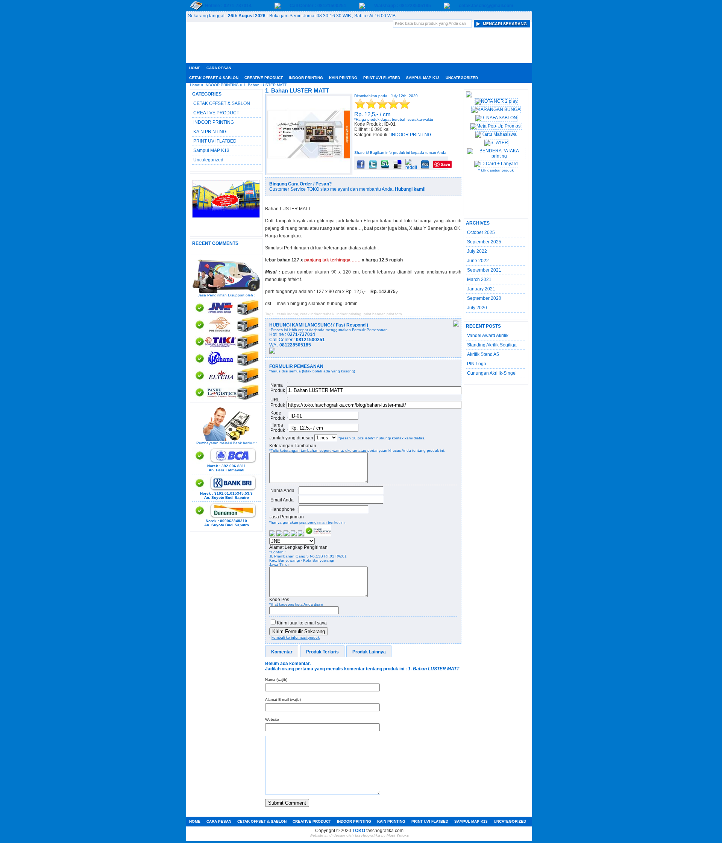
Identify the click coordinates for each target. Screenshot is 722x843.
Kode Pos (279, 599)
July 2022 (477, 251)
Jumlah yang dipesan (291, 437)
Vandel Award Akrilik (487, 335)
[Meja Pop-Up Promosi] (496, 126)
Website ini (318, 835)
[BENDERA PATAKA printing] (496, 156)
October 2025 (481, 232)
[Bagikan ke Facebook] (360, 167)
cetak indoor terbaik (317, 314)
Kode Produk (277, 415)
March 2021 (479, 279)
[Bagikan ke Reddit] (411, 167)
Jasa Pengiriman (286, 516)
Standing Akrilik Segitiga (492, 345)
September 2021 (484, 270)
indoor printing (349, 314)
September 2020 (484, 298)
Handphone (282, 509)
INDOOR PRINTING (306, 78)
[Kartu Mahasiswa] (496, 134)
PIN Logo (476, 363)
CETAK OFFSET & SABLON (213, 78)
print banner (374, 314)
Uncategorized (462, 78)
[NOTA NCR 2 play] (496, 101)
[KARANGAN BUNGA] (496, 109)
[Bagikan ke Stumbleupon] (385, 167)
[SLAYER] (496, 142)
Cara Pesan (218, 68)
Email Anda (282, 500)
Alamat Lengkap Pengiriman (298, 547)
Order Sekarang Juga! (385, 143)
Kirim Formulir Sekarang (298, 631)
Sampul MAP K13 (423, 78)
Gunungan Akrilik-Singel (492, 373)
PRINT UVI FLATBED (381, 78)
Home (194, 68)
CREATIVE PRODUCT (263, 78)
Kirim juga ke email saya (302, 623)
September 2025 (484, 242)
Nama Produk (277, 388)
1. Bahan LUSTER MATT (297, 90)
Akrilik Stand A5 (483, 354)
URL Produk (277, 402)
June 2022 (478, 260)
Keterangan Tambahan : (294, 445)
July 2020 (477, 307)
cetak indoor (287, 314)
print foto (394, 314)
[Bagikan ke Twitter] (373, 167)
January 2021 (481, 289)
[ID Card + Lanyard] (496, 163)
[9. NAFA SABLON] (496, 117)
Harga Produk (277, 427)
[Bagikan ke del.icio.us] (397, 167)
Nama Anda (282, 490)
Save (445, 164)
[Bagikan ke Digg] (425, 167)
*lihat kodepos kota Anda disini (296, 604)
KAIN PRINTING (343, 78)
